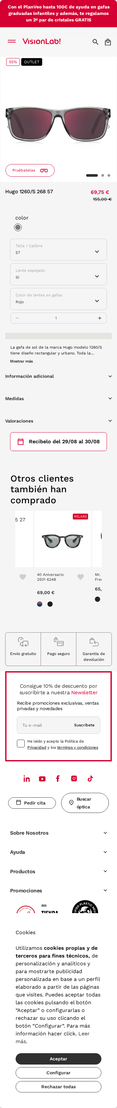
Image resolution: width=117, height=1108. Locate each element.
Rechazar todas (58, 1086)
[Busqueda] (96, 42)
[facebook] (58, 778)
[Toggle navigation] (13, 42)
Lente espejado (30, 270)
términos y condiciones (77, 747)
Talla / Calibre (29, 246)
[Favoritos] (20, 576)
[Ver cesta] (108, 42)
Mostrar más (21, 361)
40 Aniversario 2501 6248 (50, 576)
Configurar (58, 1072)
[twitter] (42, 778)
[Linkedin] (27, 778)
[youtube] (74, 778)
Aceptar (58, 1058)
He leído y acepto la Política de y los (62, 744)
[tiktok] (90, 778)
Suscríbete (84, 725)
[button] (8, 124)
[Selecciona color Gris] (19, 228)
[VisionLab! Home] (50, 42)
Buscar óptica (84, 802)
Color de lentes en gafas (39, 295)
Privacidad (36, 747)
